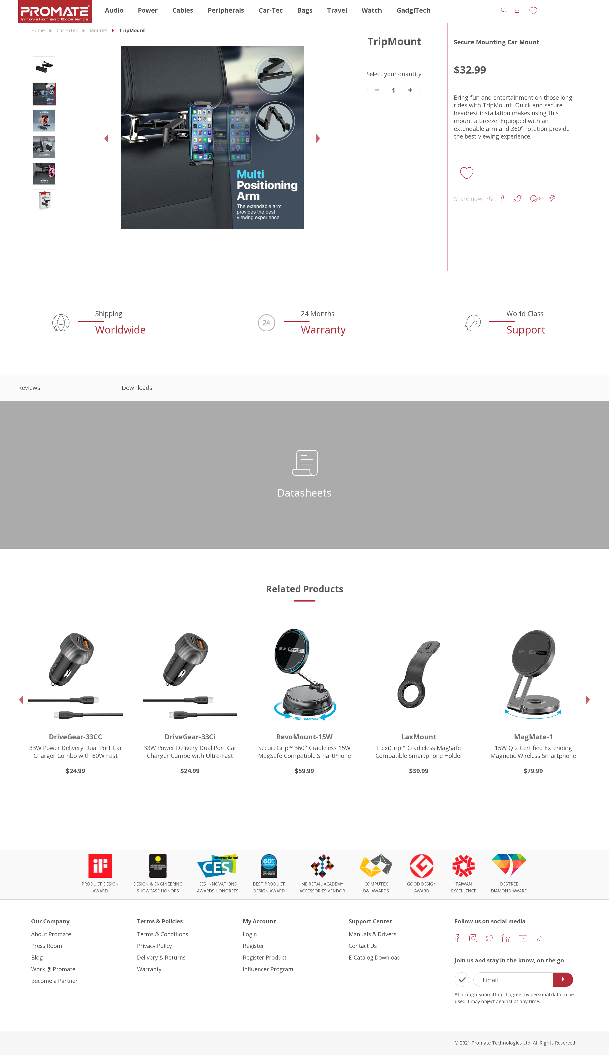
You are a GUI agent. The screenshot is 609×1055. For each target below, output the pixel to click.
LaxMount (418, 736)
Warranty (149, 969)
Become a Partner (54, 980)
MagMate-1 (533, 736)
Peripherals (226, 10)
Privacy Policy (154, 946)
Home (38, 30)
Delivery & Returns (161, 957)
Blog (37, 957)
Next (320, 145)
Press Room (46, 946)
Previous (108, 145)
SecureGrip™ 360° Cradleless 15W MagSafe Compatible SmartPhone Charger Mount (304, 755)
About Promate (51, 934)
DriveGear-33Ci (190, 736)
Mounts (98, 30)
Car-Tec (271, 10)
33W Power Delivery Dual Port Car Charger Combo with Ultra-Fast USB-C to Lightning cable (190, 755)
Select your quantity (394, 74)
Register (253, 946)
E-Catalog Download (375, 957)
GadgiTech (414, 10)
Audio (114, 10)
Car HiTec (67, 30)
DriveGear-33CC (75, 736)
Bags (305, 10)
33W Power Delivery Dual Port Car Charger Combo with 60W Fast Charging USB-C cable (75, 755)
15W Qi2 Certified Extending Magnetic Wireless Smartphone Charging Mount (533, 755)
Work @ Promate (53, 969)
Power (148, 10)
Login (250, 934)
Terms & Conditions (162, 934)
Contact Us (363, 946)
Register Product (264, 957)
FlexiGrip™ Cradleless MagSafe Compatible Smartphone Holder (418, 752)
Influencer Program (268, 969)
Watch (372, 10)
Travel (337, 10)
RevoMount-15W (304, 736)
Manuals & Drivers (372, 934)
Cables (182, 10)
